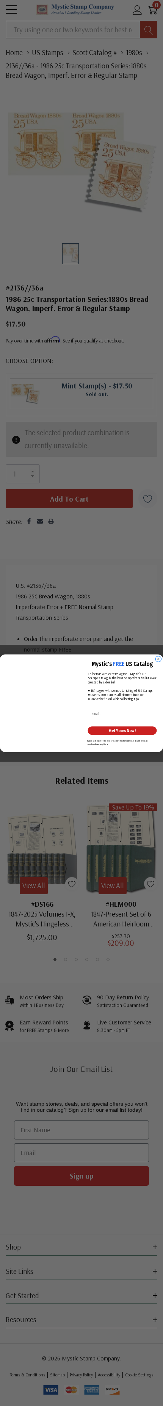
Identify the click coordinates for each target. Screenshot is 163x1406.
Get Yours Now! (122, 730)
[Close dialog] (158, 658)
